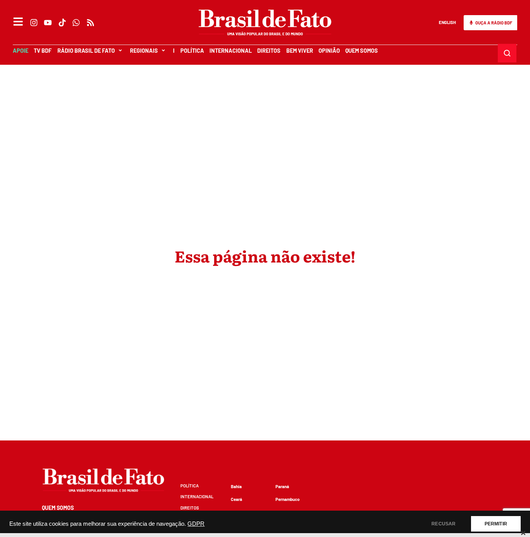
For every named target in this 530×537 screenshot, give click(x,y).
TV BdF (43, 50)
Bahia (236, 486)
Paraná (282, 486)
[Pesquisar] (507, 53)
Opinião (329, 50)
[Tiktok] (62, 22)
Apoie (20, 50)
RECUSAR (443, 524)
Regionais (144, 50)
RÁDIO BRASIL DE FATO (86, 50)
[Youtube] (48, 22)
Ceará (236, 499)
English (447, 22)
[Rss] (90, 22)
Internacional (231, 50)
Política (192, 50)
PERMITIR (496, 524)
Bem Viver (299, 50)
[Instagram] (34, 22)
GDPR (195, 524)
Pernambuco (287, 499)
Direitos (269, 50)
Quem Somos (361, 50)
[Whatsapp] (76, 22)
